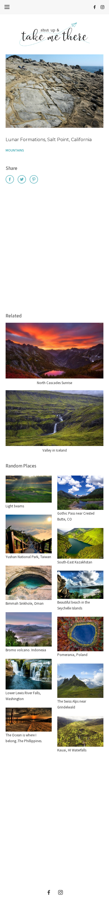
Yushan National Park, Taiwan (28, 556)
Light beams (15, 506)
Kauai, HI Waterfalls (71, 750)
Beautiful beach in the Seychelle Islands (73, 605)
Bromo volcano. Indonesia (26, 650)
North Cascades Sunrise (54, 382)
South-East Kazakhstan (74, 562)
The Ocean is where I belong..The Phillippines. (24, 738)
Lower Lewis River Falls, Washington (23, 696)
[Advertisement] (54, 249)
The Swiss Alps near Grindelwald (71, 704)
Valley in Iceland (54, 450)
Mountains (15, 150)
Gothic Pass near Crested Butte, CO (75, 516)
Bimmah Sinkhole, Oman (25, 603)
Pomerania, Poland (72, 654)
